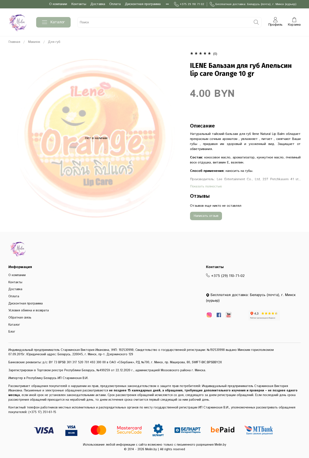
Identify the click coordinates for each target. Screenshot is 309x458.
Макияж (34, 41)
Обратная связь (19, 318)
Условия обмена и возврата (28, 310)
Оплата (115, 4)
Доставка (97, 4)
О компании (58, 4)
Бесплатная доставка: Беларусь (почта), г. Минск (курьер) (255, 4)
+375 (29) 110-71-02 (227, 276)
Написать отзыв (206, 215)
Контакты (78, 4)
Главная (14, 41)
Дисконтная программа (143, 4)
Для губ (54, 41)
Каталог (57, 22)
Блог (11, 332)
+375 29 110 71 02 (192, 4)
